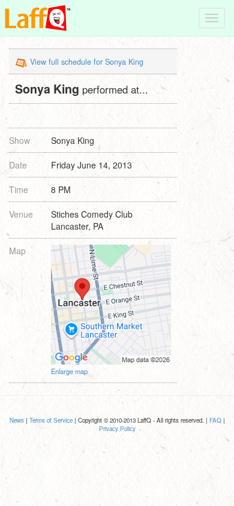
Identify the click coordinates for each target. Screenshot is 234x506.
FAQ (215, 420)
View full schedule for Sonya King (86, 61)
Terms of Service (51, 420)
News (17, 420)
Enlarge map (69, 371)
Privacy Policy (117, 428)
